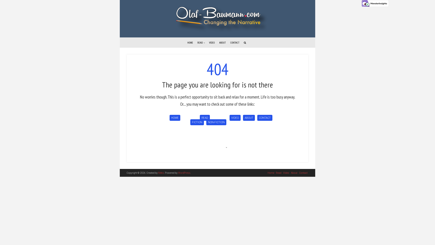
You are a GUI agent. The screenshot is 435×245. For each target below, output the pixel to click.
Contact (234, 42)
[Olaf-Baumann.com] (217, 19)
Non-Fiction (216, 122)
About (222, 42)
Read (200, 42)
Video (212, 42)
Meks (161, 173)
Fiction (197, 122)
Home (190, 42)
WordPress (184, 173)
